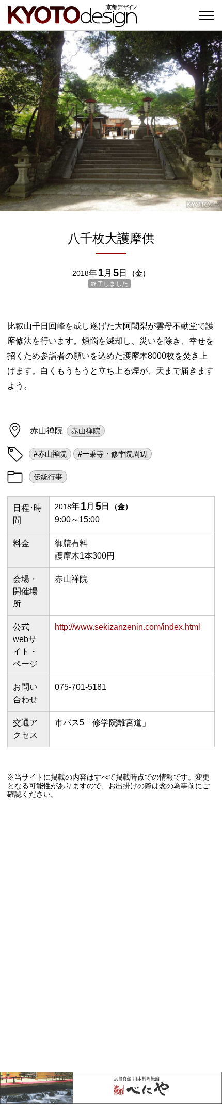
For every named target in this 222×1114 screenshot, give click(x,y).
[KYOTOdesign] (72, 22)
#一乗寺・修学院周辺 (112, 454)
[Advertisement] (111, 935)
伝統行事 (48, 476)
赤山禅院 (85, 431)
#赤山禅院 (50, 454)
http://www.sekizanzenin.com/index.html (127, 626)
